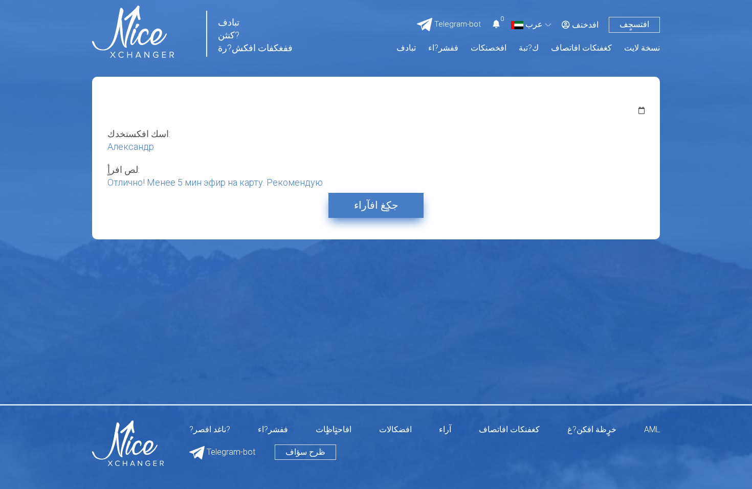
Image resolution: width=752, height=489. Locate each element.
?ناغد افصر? (209, 430)
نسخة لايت (642, 48)
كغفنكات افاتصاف (581, 48)
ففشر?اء (443, 48)
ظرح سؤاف (305, 452)
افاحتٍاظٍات (333, 430)
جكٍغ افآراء (376, 205)
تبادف (406, 48)
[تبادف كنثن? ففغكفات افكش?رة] (133, 31)
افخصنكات (488, 48)
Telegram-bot (230, 452)
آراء (445, 430)
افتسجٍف (634, 24)
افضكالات (395, 430)
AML (652, 430)
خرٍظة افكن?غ (591, 430)
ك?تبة (529, 48)
